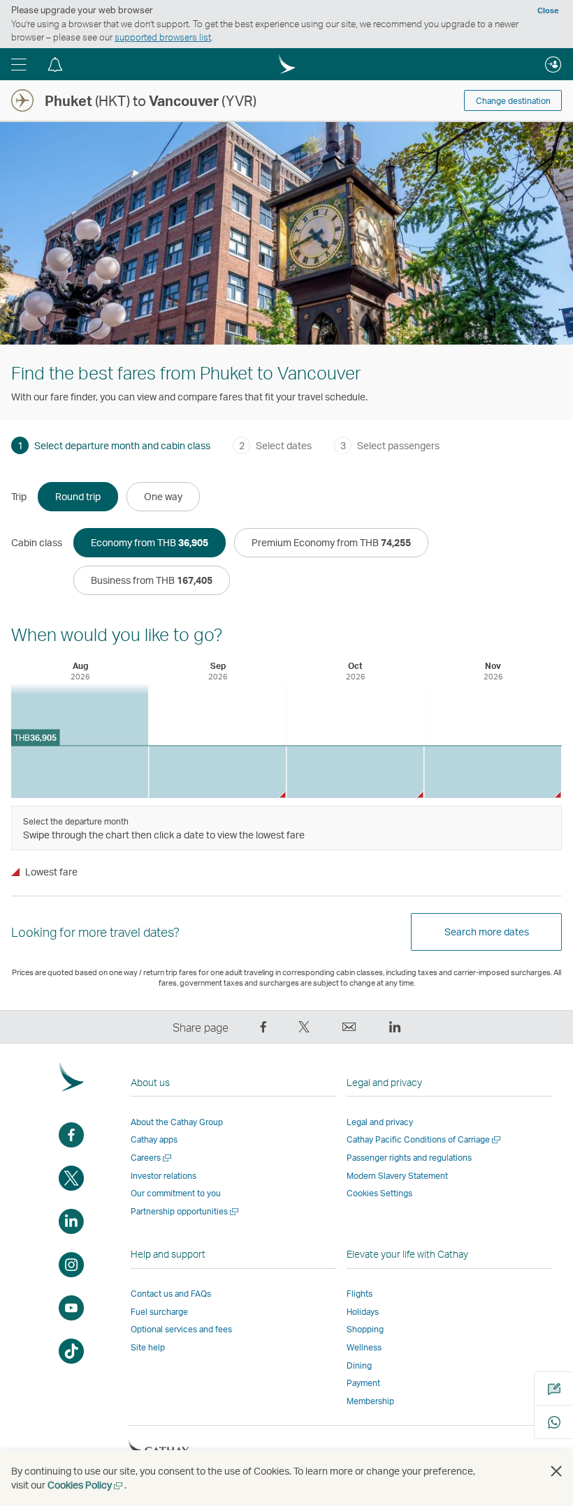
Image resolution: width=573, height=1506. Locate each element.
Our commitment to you (176, 1193)
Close (547, 10)
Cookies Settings (379, 1193)
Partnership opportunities (185, 1211)
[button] (19, 64)
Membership (370, 1401)
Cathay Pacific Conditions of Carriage (424, 1139)
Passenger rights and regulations (409, 1157)
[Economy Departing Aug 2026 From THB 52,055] (79, 740)
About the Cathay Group (177, 1122)
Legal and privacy (380, 1122)
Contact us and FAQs (171, 1293)
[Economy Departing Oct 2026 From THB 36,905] (354, 772)
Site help (148, 1347)
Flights (359, 1293)
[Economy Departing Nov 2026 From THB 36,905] (492, 772)
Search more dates (486, 932)
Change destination (513, 101)
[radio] (78, 496)
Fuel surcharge (159, 1312)
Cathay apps (154, 1139)
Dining (359, 1365)
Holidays (363, 1312)
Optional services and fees (181, 1329)
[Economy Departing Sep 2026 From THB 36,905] (217, 772)
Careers (152, 1157)
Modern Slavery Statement (397, 1175)
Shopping (365, 1329)
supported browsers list (163, 37)
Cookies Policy (86, 1485)
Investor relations (163, 1175)
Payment (363, 1383)
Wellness (364, 1347)
